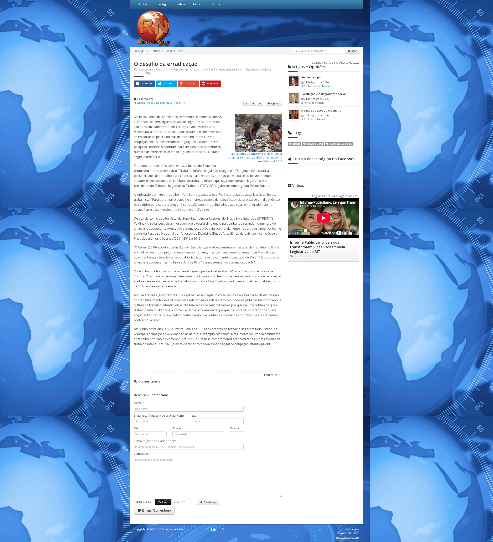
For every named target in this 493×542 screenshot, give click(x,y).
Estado (234, 428)
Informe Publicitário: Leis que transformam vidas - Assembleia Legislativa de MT (317, 247)
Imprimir (275, 103)
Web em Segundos (347, 537)
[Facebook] (211, 529)
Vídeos (181, 4)
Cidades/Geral (174, 51)
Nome (139, 403)
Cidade (176, 428)
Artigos (164, 4)
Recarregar (209, 501)
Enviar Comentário (156, 510)
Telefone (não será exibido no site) (155, 441)
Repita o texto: (144, 501)
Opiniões (309, 66)
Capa (140, 51)
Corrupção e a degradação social (323, 94)
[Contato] (214, 529)
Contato (217, 4)
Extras (198, 4)
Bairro (138, 428)
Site (194, 415)
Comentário (142, 454)
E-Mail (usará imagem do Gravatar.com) (159, 415)
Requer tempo (311, 77)
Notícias (144, 4)
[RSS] (223, 529)
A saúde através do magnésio (321, 110)
